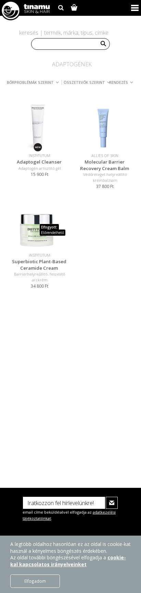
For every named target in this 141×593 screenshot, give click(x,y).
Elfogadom (35, 581)
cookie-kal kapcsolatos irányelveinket (68, 561)
